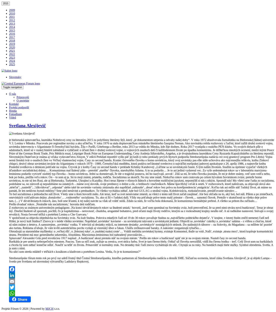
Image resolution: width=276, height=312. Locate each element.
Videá (12, 117)
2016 (12, 33)
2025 (12, 64)
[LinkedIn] (141, 275)
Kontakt (14, 104)
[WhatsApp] (141, 293)
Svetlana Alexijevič (27, 125)
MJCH (49, 308)
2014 (12, 27)
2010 (12, 13)
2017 (12, 37)
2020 (12, 47)
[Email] (141, 281)
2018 (12, 40)
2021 (12, 50)
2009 (12, 10)
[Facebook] (141, 269)
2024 (12, 60)
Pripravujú (23, 97)
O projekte (23, 100)
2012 (12, 20)
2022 (12, 54)
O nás (12, 93)
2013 (12, 23)
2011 (12, 16)
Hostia (13, 110)
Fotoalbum (15, 114)
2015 (5, 3)
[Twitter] (141, 287)
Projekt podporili (19, 107)
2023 (12, 57)
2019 (12, 44)
